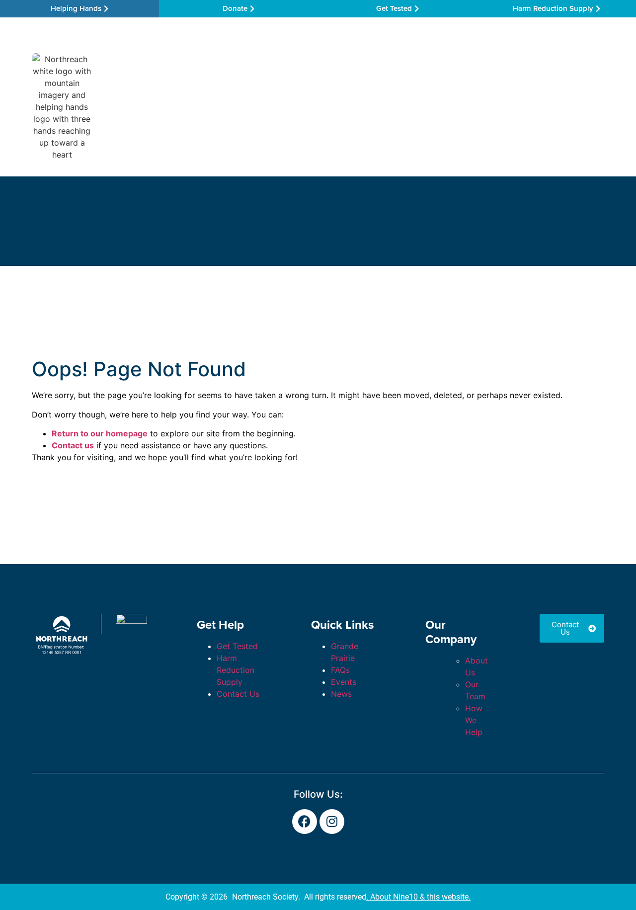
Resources (336, 106)
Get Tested (237, 646)
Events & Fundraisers (487, 106)
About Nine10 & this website (419, 897)
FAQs (340, 670)
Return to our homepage (100, 433)
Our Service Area (179, 106)
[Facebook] (304, 821)
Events (343, 682)
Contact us (73, 445)
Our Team (402, 106)
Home (117, 106)
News (341, 694)
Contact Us (564, 106)
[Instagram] (331, 821)
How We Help (263, 106)
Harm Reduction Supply (235, 670)
